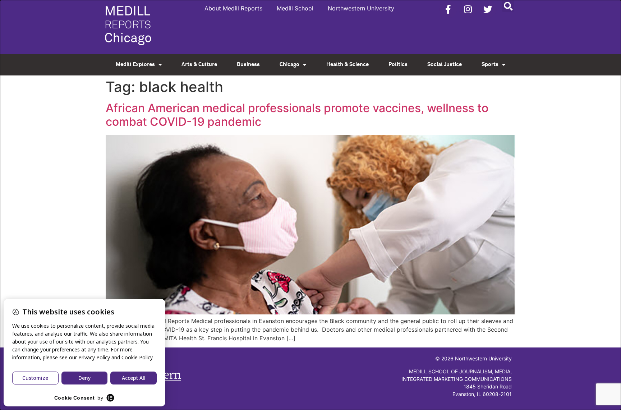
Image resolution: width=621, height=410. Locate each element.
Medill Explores (135, 64)
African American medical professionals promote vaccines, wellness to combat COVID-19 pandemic (297, 115)
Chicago (289, 64)
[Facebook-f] (448, 9)
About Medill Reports (233, 8)
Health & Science (347, 64)
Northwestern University (361, 8)
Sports (490, 64)
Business (248, 64)
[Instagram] (468, 9)
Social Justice (444, 64)
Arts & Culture (199, 64)
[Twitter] (488, 9)
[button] (508, 6)
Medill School (295, 8)
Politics (398, 64)
